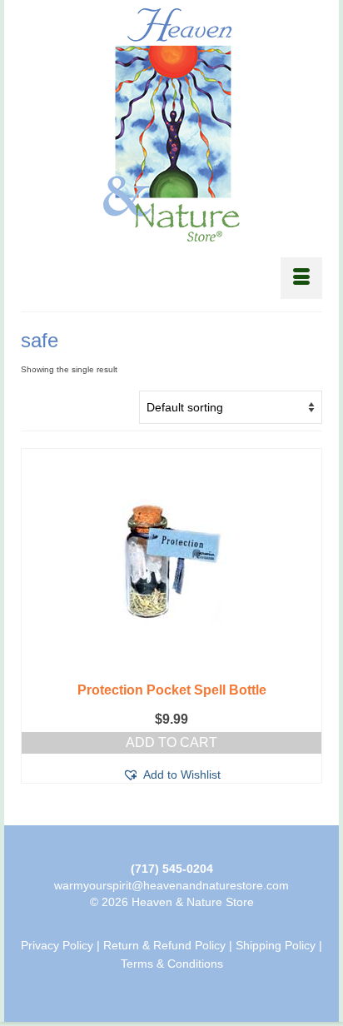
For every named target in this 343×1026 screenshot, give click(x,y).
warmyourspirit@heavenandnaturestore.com (171, 885)
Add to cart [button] (171, 742)
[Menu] (301, 278)
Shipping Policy (276, 945)
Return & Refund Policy (164, 945)
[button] (171, 774)
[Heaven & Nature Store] (171, 125)
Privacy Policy (57, 945)
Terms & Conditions (172, 963)
